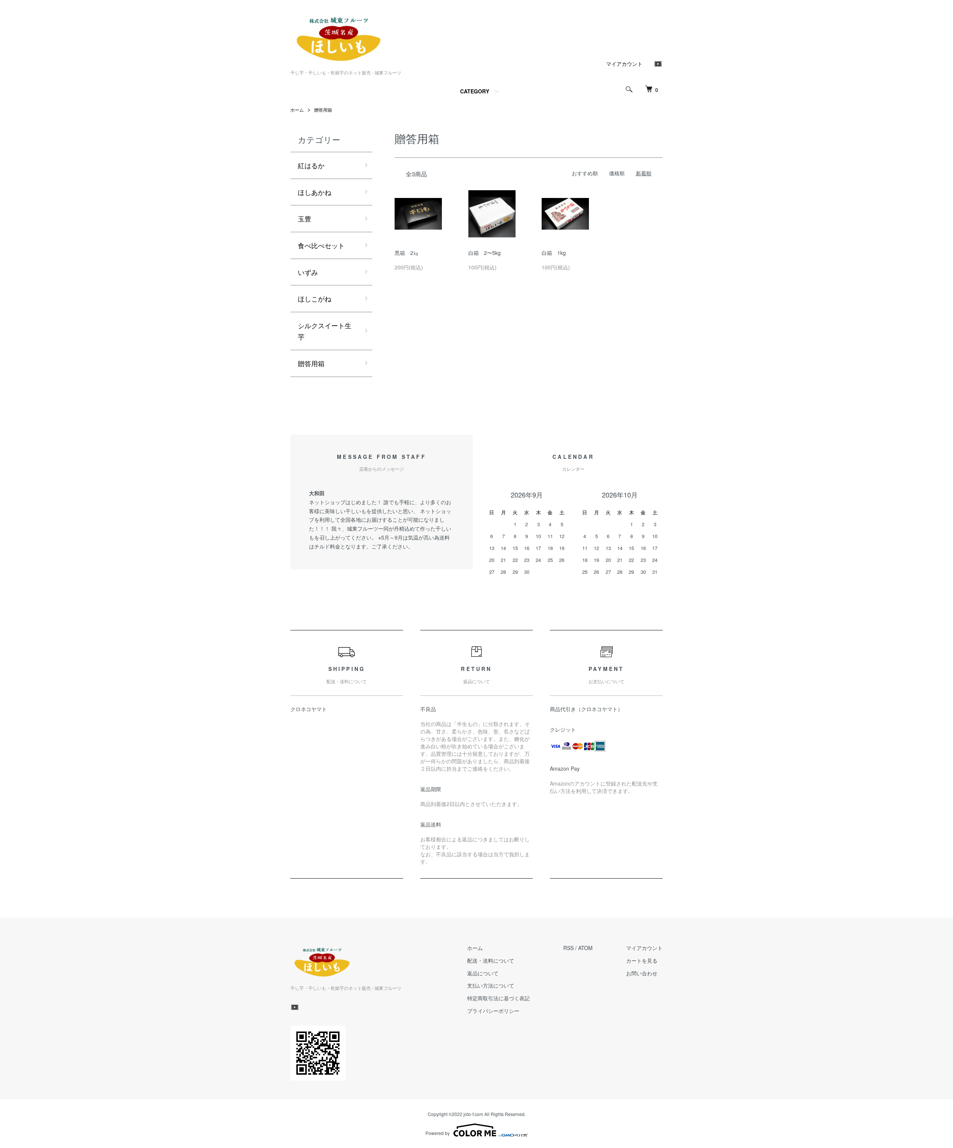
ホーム (297, 109)
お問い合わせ (641, 973)
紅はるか (311, 165)
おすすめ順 (585, 173)
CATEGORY (474, 91)
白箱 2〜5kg (484, 252)
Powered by (437, 1133)
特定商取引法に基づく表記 (498, 998)
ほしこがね (314, 298)
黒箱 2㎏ (406, 252)
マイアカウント (624, 63)
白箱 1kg (554, 252)
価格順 (617, 173)
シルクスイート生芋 (324, 331)
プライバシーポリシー (493, 1010)
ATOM (585, 948)
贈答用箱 (323, 109)
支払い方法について (490, 985)
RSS (568, 948)
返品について (482, 973)
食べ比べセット (321, 245)
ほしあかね (314, 192)
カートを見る (641, 960)
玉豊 (304, 218)
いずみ (308, 272)
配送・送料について (490, 960)
